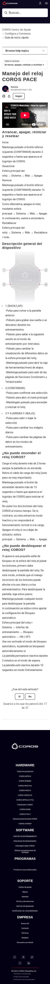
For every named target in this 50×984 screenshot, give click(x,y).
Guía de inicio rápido (17, 37)
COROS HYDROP (25, 824)
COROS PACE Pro (25, 786)
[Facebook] (25, 957)
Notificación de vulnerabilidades (25, 911)
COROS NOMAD (25, 781)
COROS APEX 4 (25, 776)
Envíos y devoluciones (25, 901)
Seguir (18, 96)
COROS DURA (25, 809)
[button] (25, 51)
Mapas (25, 892)
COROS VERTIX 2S (25, 795)
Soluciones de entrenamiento (25, 841)
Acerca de (25, 923)
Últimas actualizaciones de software (25, 851)
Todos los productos (25, 771)
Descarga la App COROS (25, 846)
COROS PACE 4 (25, 790)
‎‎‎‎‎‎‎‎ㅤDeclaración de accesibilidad (23, 979)
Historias (25, 933)
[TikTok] (34, 957)
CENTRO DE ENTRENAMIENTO (25, 836)
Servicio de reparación (25, 906)
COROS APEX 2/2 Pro (25, 800)
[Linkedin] (30, 963)
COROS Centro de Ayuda (16, 29)
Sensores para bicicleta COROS (25, 819)
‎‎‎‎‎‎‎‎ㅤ (34, 977)
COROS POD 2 (25, 814)
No (30, 696)
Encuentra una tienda (25, 942)
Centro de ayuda (25, 887)
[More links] (45, 3)
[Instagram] (16, 957)
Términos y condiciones (22, 974)
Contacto (25, 928)
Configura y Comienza (18, 33)
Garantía (25, 896)
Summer (14, 87)
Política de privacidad (21, 977)
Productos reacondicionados (25, 870)
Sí (19, 696)
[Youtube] (22, 963)
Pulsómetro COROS (25, 805)
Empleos (25, 938)
